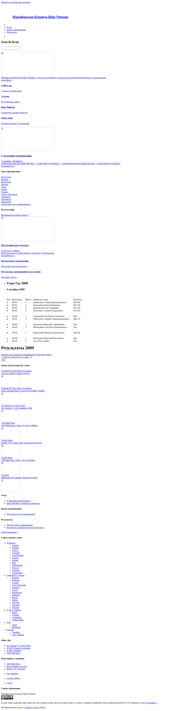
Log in (9, 683)
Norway (15, 568)
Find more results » (44, 354)
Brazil (14, 612)
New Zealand (18, 635)
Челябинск (6, 199)
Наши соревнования (16, 30)
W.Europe (11, 543)
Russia (15, 597)
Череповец (6, 202)
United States (18, 620)
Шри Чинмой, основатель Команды (23, 503)
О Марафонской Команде (18, 501)
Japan (14, 625)
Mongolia (16, 627)
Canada (15, 615)
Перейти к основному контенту (16, 2)
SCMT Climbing (14, 650)
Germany (16, 553)
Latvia (15, 590)
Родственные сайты (10, 102)
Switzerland (17, 573)
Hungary (16, 587)
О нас (9, 27)
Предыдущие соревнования (20, 525)
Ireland (15, 560)
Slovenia (16, 602)
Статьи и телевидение (11, 91)
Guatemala (16, 617)
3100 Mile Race (13, 653)
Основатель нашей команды (14, 112)
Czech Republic (19, 585)
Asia (9, 622)
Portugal (15, 570)
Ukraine (15, 607)
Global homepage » (9, 532)
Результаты (12, 32)
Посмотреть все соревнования (21, 514)
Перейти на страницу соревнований (18, 354)
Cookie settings (13, 678)
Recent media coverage (17, 666)
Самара (4, 192)
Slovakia (16, 605)
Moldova (16, 595)
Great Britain (17, 555)
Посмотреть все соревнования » (16, 204)
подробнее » (152, 703)
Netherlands (17, 565)
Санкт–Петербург (9, 194)
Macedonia (17, 592)
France (15, 550)
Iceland (15, 558)
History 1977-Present (16, 669)
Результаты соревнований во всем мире (25, 527)
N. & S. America (14, 610)
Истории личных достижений (15, 123)
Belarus (15, 578)
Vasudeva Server (31, 707)
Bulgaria (16, 580)
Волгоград (6, 177)
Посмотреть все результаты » (14, 266)
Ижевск (4, 179)
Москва (4, 184)
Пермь (4, 189)
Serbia (15, 600)
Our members (12, 673)
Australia (16, 632)
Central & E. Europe (15, 575)
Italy (14, 563)
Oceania (10, 630)
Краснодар (6, 182)
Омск (3, 187)
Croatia (15, 583)
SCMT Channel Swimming (19, 648)
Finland (15, 548)
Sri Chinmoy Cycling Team (19, 646)
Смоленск (5, 197)
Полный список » (9, 277)
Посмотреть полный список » (15, 215)
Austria (15, 545)
